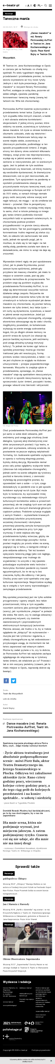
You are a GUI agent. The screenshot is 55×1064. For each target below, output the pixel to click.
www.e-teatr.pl (8, 1002)
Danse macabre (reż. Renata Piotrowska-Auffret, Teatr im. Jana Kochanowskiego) (28, 727)
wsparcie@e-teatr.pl (42, 1011)
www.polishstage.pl (10, 1005)
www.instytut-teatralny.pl (41, 1016)
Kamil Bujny (9, 708)
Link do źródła (9, 699)
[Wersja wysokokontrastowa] (34, 5)
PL (39, 5)
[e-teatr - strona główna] (11, 5)
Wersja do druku (31, 27)
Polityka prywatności (41, 1050)
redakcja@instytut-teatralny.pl (26, 995)
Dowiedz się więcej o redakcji (26, 1000)
